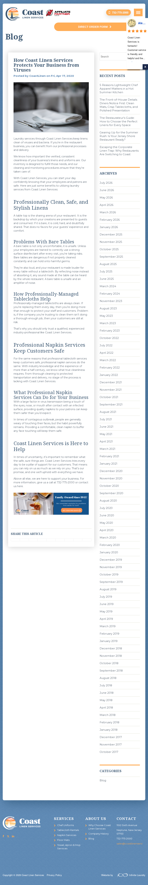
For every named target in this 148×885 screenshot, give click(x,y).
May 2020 (106, 522)
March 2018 (108, 715)
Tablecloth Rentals (68, 830)
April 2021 (106, 441)
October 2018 (109, 663)
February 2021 (109, 456)
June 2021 (106, 426)
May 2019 (106, 611)
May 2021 (106, 434)
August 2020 (108, 500)
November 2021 (111, 389)
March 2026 (108, 212)
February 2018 (109, 722)
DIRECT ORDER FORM (93, 26)
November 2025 (111, 242)
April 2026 (106, 205)
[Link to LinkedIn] (13, 836)
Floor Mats (63, 839)
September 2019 (111, 582)
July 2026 (106, 182)
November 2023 (111, 301)
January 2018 (108, 729)
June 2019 (107, 604)
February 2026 (110, 219)
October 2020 (109, 485)
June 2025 (107, 279)
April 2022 (106, 352)
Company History (98, 833)
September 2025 (111, 256)
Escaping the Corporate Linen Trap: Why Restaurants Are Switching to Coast (119, 150)
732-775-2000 (120, 12)
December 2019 (111, 559)
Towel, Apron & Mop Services (68, 847)
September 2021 (111, 404)
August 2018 (108, 678)
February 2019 (109, 633)
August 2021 (108, 412)
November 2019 (111, 567)
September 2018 (111, 670)
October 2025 (109, 249)
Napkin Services (66, 835)
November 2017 (111, 744)
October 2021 (109, 397)
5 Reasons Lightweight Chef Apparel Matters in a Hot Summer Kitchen (119, 88)
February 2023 (110, 330)
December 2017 (111, 737)
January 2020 (109, 552)
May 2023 (106, 315)
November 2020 (111, 478)
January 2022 (109, 375)
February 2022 (110, 367)
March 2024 (108, 286)
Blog (103, 780)
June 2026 (107, 190)
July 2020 (106, 508)
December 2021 (111, 382)
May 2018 (106, 700)
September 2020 (111, 493)
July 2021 (106, 419)
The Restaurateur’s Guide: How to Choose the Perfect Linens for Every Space (118, 121)
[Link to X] (8, 836)
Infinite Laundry (137, 875)
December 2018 (111, 648)
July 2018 (106, 685)
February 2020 (110, 545)
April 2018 (106, 707)
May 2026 (106, 197)
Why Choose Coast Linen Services (99, 827)
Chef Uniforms (65, 825)
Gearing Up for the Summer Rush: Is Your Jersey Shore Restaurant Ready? (119, 136)
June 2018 (107, 692)
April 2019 (106, 619)
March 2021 (107, 449)
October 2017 (109, 752)
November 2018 (111, 655)
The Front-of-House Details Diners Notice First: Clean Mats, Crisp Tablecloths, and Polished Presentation (119, 105)
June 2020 (107, 515)
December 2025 (111, 234)
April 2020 (107, 530)
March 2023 (108, 323)
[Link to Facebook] (3, 836)
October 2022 (109, 338)
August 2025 (108, 264)
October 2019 (109, 574)
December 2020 (111, 471)
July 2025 (106, 271)
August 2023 (108, 308)
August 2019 (108, 589)
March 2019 (108, 626)
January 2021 (108, 463)
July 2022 (106, 345)
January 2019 (108, 641)
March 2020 (108, 537)
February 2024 (110, 293)
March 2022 (108, 360)
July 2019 (106, 596)
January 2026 (109, 227)
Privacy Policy (54, 875)
